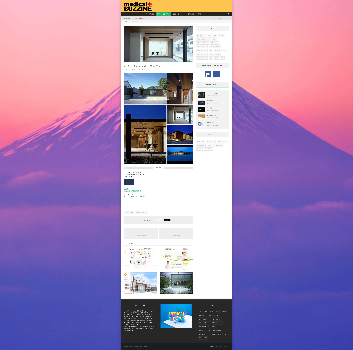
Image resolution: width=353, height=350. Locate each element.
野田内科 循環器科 (176, 288)
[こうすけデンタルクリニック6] (180, 154)
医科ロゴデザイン (202, 46)
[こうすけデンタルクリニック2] (180, 114)
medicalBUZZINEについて (217, 18)
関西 (222, 58)
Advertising (189, 14)
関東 (216, 58)
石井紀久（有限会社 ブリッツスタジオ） (136, 196)
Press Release (218, 145)
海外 (211, 58)
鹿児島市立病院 (141, 235)
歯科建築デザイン (140, 212)
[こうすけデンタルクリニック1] (180, 134)
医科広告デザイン (214, 46)
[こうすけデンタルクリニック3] (145, 134)
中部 (198, 35)
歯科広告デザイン (214, 54)
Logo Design (177, 14)
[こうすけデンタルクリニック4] (180, 88)
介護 (209, 35)
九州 (126, 212)
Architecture (162, 14)
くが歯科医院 (138, 18)
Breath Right (210, 108)
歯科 (132, 212)
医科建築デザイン (202, 50)
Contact (227, 18)
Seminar (199, 149)
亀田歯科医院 (176, 264)
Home (125, 21)
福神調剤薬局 (141, 264)
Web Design (150, 14)
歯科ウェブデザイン (220, 50)
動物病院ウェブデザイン (203, 39)
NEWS (199, 14)
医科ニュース (214, 43)
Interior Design (222, 141)
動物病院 (221, 35)
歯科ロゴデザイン (202, 54)
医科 (214, 39)
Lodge (128, 70)
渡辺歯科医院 (211, 100)
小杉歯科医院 (211, 122)
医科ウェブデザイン (202, 43)
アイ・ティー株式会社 (213, 93)
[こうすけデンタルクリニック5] (145, 88)
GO (129, 181)
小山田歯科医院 (211, 115)
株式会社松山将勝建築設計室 (132, 191)
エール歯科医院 (176, 235)
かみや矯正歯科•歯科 (140, 288)
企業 (215, 35)
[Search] (229, 14)
